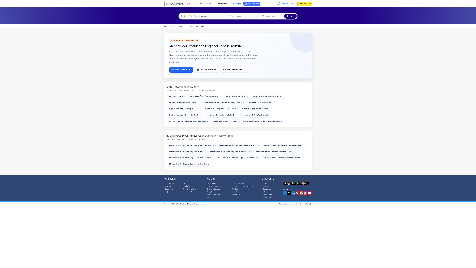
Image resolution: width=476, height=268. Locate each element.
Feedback (186, 186)
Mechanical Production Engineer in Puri (186, 151)
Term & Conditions (189, 189)
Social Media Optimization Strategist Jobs (261, 121)
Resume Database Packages (242, 186)
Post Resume (253, 3)
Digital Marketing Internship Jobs (219, 109)
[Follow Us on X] (289, 193)
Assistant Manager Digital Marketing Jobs (221, 102)
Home (166, 26)
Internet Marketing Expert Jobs (182, 102)
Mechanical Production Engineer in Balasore (281, 158)
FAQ (166, 192)
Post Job (305, 3)
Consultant (222, 3)
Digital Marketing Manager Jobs (183, 109)
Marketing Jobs (176, 96)
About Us (266, 186)
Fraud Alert (267, 198)
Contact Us (236, 195)
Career (208, 3)
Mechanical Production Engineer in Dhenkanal (189, 164)
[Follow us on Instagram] (305, 193)
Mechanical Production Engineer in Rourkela (283, 145)
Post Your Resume (208, 69)
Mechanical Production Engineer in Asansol (229, 151)
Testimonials (169, 186)
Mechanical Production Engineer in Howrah (273, 151)
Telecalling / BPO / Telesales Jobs (204, 96)
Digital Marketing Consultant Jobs (184, 115)
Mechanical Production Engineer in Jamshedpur (190, 158)
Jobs (198, 3)
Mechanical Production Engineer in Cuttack (237, 145)
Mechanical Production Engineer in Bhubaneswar (190, 145)
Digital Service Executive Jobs (259, 102)
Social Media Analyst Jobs (224, 121)
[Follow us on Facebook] (285, 193)
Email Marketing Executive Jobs (254, 109)
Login (238, 3)
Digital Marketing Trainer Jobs (255, 115)
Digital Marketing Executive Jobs (267, 96)
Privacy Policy (283, 204)
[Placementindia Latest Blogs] (301, 193)
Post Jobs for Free (238, 183)
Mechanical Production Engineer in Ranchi (236, 158)
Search (290, 16)
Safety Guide (267, 195)
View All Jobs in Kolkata (234, 69)
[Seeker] (302, 204)
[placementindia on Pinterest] (297, 193)
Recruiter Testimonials (239, 192)
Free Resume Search (214, 186)
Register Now (211, 183)
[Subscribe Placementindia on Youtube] (310, 193)
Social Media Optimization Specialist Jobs (187, 121)
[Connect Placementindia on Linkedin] (293, 193)
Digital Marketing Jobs (235, 96)
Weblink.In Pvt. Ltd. (186, 204)
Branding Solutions (214, 189)
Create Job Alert (182, 69)
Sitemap (266, 192)
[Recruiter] (308, 204)
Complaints (169, 189)
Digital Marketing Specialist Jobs (221, 115)
